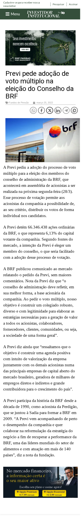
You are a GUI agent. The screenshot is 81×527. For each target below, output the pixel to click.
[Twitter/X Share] (49, 110)
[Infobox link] (25, 4)
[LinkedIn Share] (57, 110)
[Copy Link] (74, 110)
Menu (15, 14)
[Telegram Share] (66, 110)
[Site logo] (45, 13)
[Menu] (7, 14)
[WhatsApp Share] (33, 110)
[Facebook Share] (41, 110)
